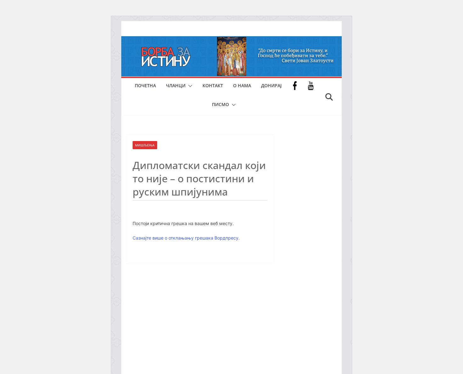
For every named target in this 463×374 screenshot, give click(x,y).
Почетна (145, 85)
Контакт (213, 85)
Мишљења (145, 145)
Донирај (271, 85)
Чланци (176, 85)
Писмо (220, 104)
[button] (189, 86)
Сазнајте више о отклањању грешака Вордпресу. (186, 238)
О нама (242, 85)
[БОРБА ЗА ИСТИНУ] (231, 40)
